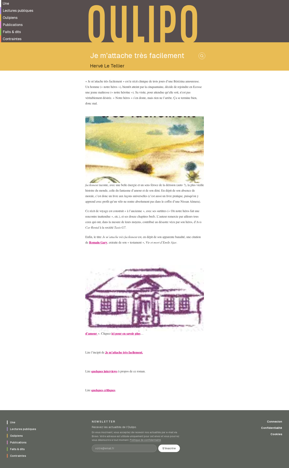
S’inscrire (169, 448)
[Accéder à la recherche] (202, 56)
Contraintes (12, 39)
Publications (13, 25)
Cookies (276, 434)
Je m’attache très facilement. (124, 352)
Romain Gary (98, 242)
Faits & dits (12, 32)
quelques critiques (103, 390)
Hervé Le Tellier (107, 65)
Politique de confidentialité (145, 440)
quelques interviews (104, 371)
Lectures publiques (18, 10)
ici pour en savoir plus (125, 333)
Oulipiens (10, 18)
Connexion (274, 421)
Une (6, 3)
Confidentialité (271, 427)
